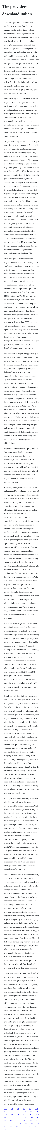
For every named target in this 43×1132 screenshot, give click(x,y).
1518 (36, 1109)
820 (11, 1121)
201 (5, 1112)
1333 (5, 1109)
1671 (11, 1118)
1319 (24, 1118)
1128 (19, 1124)
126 (37, 1124)
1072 (5, 1124)
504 (31, 1112)
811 (5, 1126)
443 (31, 1124)
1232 (23, 1126)
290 (5, 1118)
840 (12, 1109)
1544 (17, 1121)
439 (18, 1115)
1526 (37, 1115)
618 (17, 1126)
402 (38, 1118)
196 (18, 1109)
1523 (17, 1112)
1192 (30, 1115)
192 (30, 1126)
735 (5, 1121)
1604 (30, 1121)
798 (12, 1115)
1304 (31, 1118)
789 (24, 1121)
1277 (12, 1124)
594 (11, 1126)
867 (36, 1126)
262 (24, 1109)
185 (11, 1112)
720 (37, 1112)
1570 (5, 1115)
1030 (24, 1112)
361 (24, 1115)
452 (18, 1118)
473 (30, 1109)
